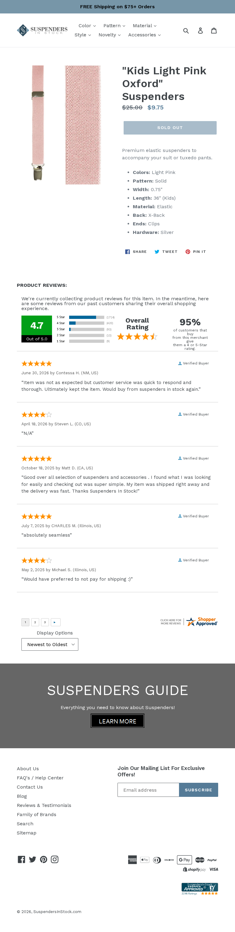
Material (143, 25)
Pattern (112, 25)
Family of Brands (36, 814)
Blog (22, 796)
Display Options (55, 633)
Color (86, 25)
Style (81, 35)
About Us (28, 768)
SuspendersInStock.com (57, 911)
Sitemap (26, 833)
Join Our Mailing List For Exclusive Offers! (161, 771)
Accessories (143, 35)
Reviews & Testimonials (44, 805)
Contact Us (30, 787)
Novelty (108, 35)
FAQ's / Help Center (40, 778)
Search (25, 824)
